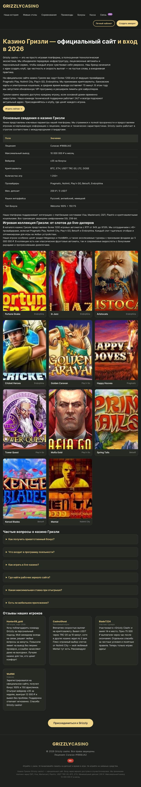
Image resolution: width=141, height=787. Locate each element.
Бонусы (81, 15)
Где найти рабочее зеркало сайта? (29, 577)
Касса (93, 15)
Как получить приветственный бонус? (31, 539)
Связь (106, 14)
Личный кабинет (104, 23)
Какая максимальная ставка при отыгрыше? (35, 590)
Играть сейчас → (13, 109)
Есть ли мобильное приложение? (28, 602)
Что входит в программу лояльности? (31, 552)
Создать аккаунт (127, 23)
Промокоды (67, 15)
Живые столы (30, 15)
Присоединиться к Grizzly (70, 723)
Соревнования (49, 15)
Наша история (11, 15)
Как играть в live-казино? (23, 564)
